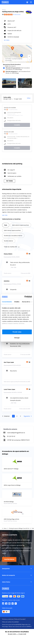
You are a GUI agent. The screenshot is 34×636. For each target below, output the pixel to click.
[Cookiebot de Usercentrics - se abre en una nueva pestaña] (24, 297)
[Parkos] (5, 2)
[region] (17, 53)
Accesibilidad (15, 622)
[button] (12, 48)
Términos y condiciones (8, 619)
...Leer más (13, 267)
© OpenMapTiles (14, 58)
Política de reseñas (6, 622)
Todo (5, 225)
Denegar (17, 337)
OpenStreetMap (8, 60)
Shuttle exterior (8, 241)
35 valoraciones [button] (16, 14)
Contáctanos (9, 559)
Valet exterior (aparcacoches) (20, 225)
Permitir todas (17, 332)
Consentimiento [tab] (7, 301)
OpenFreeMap (8, 58)
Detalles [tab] (16, 301)
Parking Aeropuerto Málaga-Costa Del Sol (19, 528)
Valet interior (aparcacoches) (12, 230)
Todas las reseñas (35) (10, 247)
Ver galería (24, 83)
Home (5, 528)
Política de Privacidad (19, 619)
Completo (17, 125)
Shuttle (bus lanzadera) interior (13, 235)
